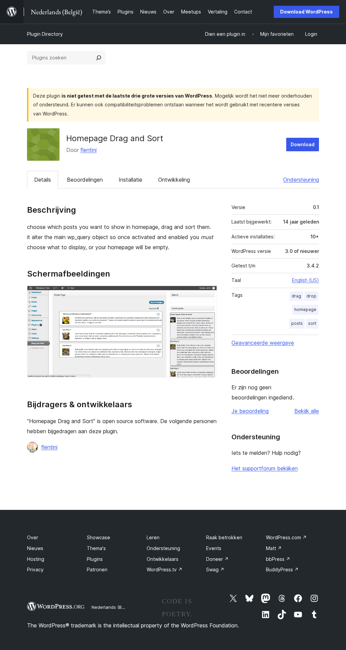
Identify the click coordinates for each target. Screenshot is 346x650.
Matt (274, 548)
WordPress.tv (164, 569)
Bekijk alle (306, 411)
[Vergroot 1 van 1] (207, 294)
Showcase (98, 537)
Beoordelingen (85, 179)
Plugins (95, 559)
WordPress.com (286, 537)
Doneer (217, 559)
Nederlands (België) (112, 607)
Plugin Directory (45, 34)
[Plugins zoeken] (98, 57)
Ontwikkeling (174, 179)
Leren (153, 537)
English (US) (305, 280)
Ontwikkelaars (162, 559)
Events (213, 548)
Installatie (130, 179)
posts (297, 323)
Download (303, 144)
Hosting (35, 559)
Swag (215, 569)
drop (311, 295)
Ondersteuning (301, 179)
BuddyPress (282, 569)
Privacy (35, 569)
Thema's (96, 548)
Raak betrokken (224, 537)
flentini (88, 150)
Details (42, 179)
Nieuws (35, 548)
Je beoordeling (250, 411)
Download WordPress (306, 12)
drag (296, 295)
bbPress (278, 559)
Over (32, 537)
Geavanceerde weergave (262, 342)
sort (312, 323)
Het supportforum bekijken (264, 468)
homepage (305, 309)
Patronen (97, 569)
